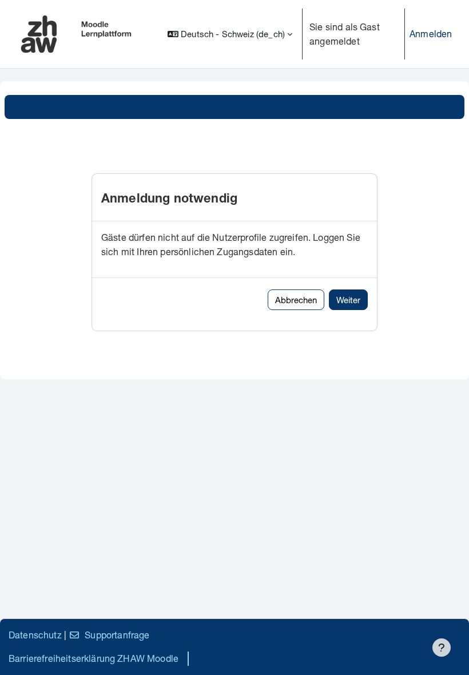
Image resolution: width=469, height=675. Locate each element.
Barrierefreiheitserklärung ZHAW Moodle (93, 658)
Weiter (348, 300)
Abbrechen (296, 300)
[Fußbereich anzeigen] (441, 647)
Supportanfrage (117, 634)
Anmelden (431, 33)
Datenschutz (35, 634)
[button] (230, 34)
